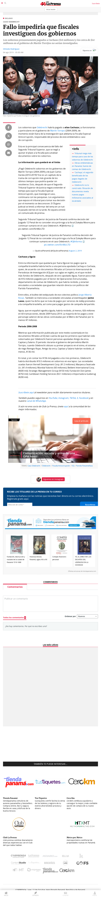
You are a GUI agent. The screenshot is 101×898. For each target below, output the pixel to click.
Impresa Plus (34, 870)
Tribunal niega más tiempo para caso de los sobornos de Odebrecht (82, 156)
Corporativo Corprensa (19, 856)
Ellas (66, 856)
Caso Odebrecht (34, 466)
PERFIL (94, 895)
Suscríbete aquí (26, 392)
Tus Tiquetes (34, 863)
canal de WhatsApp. (36, 400)
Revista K (82, 857)
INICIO (6, 895)
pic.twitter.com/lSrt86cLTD (57, 244)
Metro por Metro (18, 871)
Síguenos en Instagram (53, 479)
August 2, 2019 (75, 250)
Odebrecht (42, 127)
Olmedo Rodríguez (11, 49)
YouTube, (53, 398)
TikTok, (72, 398)
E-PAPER (65, 895)
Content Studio (18, 863)
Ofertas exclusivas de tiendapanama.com (82, 571)
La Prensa (34, 857)
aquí (66, 406)
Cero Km (66, 870)
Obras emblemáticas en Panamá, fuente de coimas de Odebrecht (82, 166)
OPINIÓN (35, 895)
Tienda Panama (50, 870)
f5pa (82, 863)
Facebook (83, 398)
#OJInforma (76, 241)
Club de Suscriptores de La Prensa (66, 863)
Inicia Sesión (50, 9)
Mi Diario (50, 856)
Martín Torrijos (57, 130)
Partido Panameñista (84, 466)
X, (77, 398)
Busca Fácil (50, 863)
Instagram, (63, 398)
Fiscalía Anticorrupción (61, 466)
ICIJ (73, 466)
